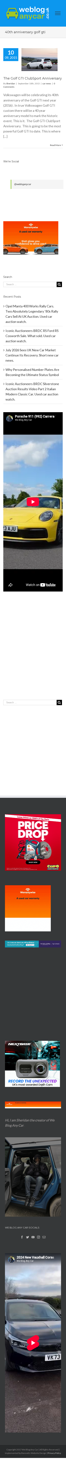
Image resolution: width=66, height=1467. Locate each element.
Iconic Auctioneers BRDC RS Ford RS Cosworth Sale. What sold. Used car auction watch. (32, 336)
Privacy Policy (54, 1453)
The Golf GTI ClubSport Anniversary (32, 78)
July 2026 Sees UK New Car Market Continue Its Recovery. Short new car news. (32, 355)
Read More (55, 145)
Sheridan (10, 83)
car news (46, 83)
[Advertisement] (33, 653)
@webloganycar (22, 184)
